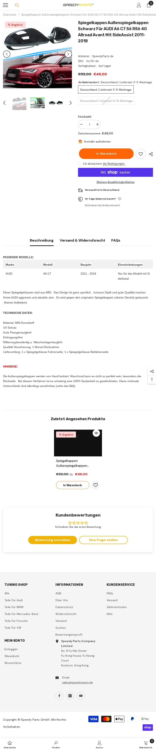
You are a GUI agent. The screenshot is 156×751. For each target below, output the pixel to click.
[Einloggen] (139, 5)
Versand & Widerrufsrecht (82, 240)
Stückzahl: (85, 116)
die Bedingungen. (114, 163)
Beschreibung (42, 240)
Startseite (9, 14)
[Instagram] (70, 696)
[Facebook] (59, 696)
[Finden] (17, 5)
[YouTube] (81, 696)
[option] (37, 54)
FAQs (115, 240)
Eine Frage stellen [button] (103, 540)
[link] (56, 744)
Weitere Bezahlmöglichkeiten (115, 182)
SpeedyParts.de (103, 56)
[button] (6, 54)
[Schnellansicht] (96, 433)
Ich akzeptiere (92, 163)
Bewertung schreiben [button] (52, 540)
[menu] (5, 5)
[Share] (149, 154)
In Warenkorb (105, 153)
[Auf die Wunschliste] (141, 154)
